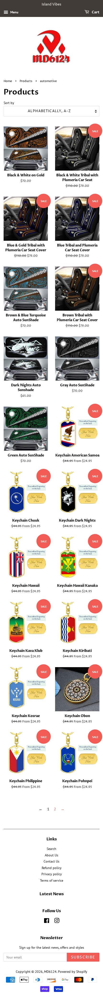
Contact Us (51, 861)
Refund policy (52, 868)
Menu (13, 12)
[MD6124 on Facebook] (46, 921)
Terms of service (51, 880)
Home (8, 81)
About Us (51, 855)
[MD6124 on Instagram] (56, 921)
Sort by (9, 102)
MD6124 (50, 971)
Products (26, 81)
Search (51, 849)
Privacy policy (51, 874)
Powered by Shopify (72, 971)
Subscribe (83, 957)
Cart (95, 12)
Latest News (52, 894)
